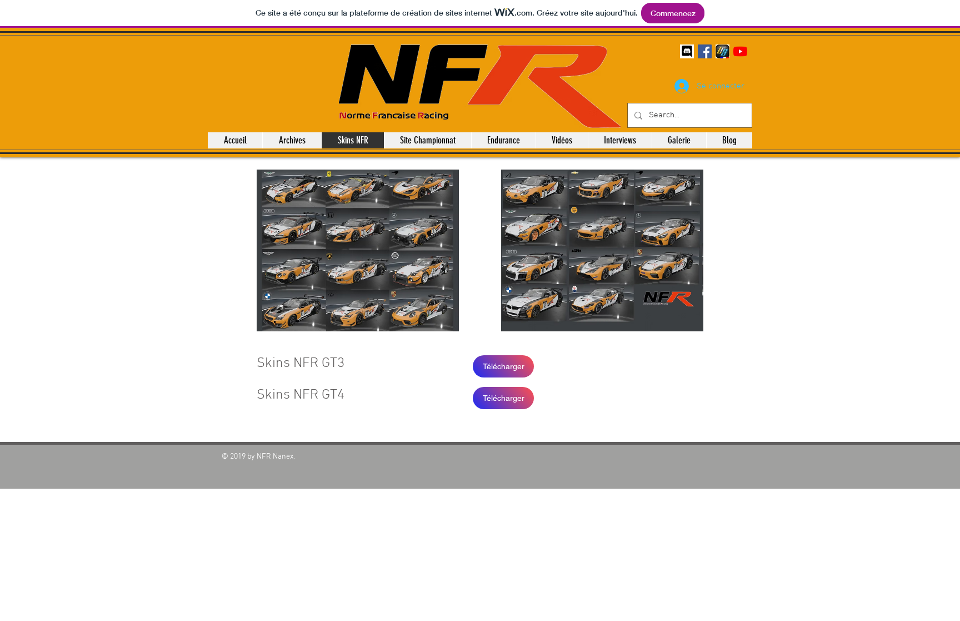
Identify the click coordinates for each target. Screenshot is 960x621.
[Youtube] (740, 51)
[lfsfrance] (722, 51)
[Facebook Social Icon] (705, 51)
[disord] (687, 51)
